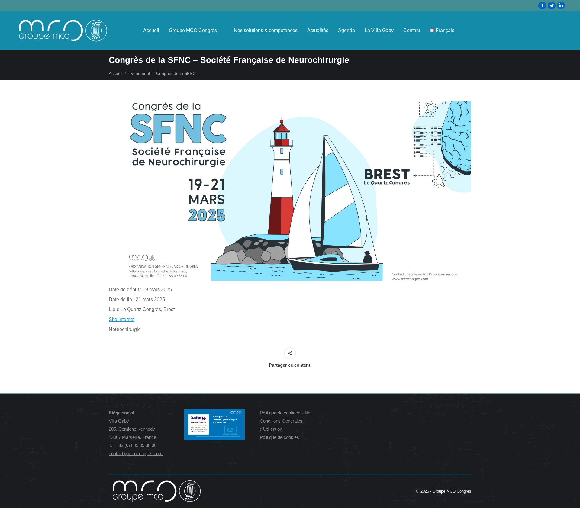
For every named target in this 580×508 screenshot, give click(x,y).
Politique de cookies (279, 437)
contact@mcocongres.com (136, 453)
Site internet (121, 319)
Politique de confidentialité (285, 412)
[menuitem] (151, 30)
